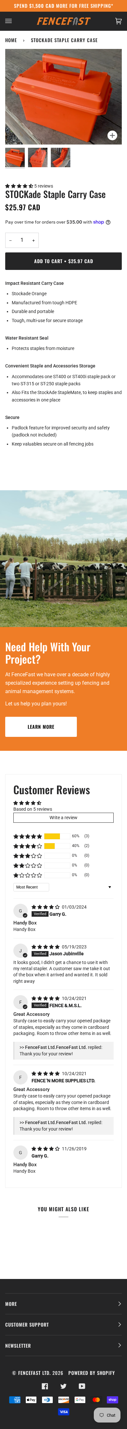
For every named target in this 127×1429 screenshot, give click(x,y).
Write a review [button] (63, 817)
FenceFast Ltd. (34, 1372)
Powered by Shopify (91, 1372)
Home (11, 40)
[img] (46, 907)
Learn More (41, 726)
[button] (19, 186)
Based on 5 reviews (32, 809)
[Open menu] (15, 21)
